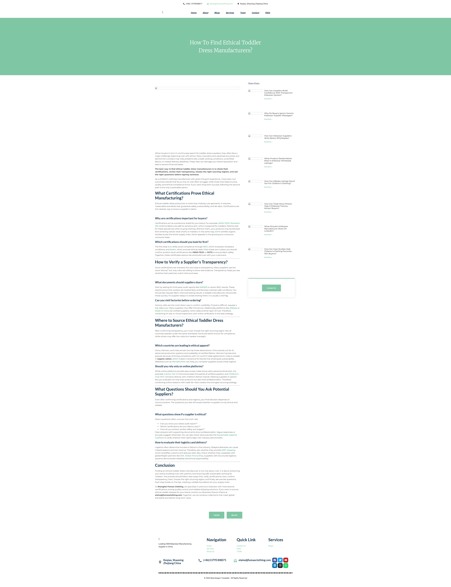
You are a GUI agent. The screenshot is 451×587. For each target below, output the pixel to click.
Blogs (217, 12)
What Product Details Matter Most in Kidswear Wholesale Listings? (278, 160)
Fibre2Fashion (179, 362)
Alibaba (233, 308)
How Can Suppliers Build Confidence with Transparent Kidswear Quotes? (278, 92)
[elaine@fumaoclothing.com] (235, 560)
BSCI (205, 247)
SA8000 (203, 287)
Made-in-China (162, 311)
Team (243, 12)
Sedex (173, 249)
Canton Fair (170, 374)
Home (193, 12)
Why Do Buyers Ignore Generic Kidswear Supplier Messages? (279, 114)
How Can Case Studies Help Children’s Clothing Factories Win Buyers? (278, 251)
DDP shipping (228, 450)
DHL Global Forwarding (191, 456)
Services (230, 12)
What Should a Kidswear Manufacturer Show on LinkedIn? (276, 228)
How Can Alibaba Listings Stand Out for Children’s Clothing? (279, 182)
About (205, 12)
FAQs (267, 12)
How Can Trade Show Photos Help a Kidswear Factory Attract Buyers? (278, 206)
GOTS (217, 232)
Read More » (268, 99)
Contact (255, 12)
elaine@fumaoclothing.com (255, 560)
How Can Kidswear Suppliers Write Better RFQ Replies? (278, 137)
